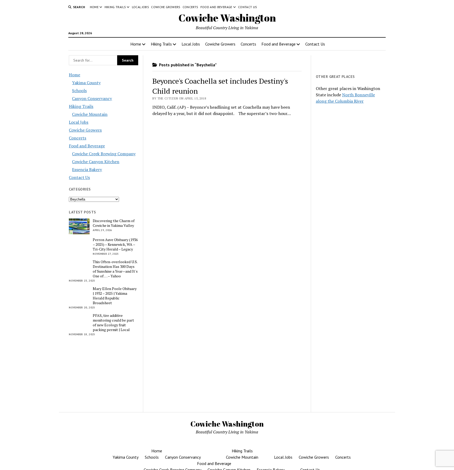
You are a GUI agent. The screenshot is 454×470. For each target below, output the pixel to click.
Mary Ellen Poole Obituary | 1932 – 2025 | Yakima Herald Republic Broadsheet (115, 295)
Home (94, 7)
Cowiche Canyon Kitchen (95, 161)
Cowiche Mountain (89, 114)
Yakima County (86, 83)
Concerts (190, 7)
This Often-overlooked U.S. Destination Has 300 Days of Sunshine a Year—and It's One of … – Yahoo (115, 268)
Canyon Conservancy (92, 98)
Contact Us (247, 7)
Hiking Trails (115, 7)
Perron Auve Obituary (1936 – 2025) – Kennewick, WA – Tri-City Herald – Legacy (115, 244)
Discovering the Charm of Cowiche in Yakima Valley (114, 223)
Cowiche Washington (227, 17)
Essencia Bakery (87, 169)
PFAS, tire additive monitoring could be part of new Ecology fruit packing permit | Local (113, 322)
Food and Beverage (216, 7)
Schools (79, 90)
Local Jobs (140, 7)
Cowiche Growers (165, 7)
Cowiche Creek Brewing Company (104, 154)
